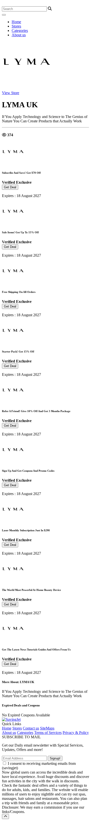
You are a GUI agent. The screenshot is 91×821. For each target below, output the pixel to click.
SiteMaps (47, 728)
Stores (16, 26)
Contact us (31, 728)
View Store (10, 93)
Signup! (55, 758)
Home (16, 22)
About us (19, 35)
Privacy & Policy (76, 733)
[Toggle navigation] (4, 15)
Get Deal (10, 187)
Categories (20, 30)
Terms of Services (48, 733)
